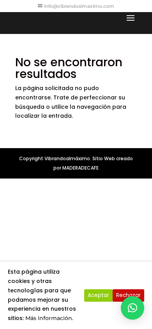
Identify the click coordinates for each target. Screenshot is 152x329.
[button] (132, 308)
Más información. (49, 318)
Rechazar (128, 295)
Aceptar (98, 295)
